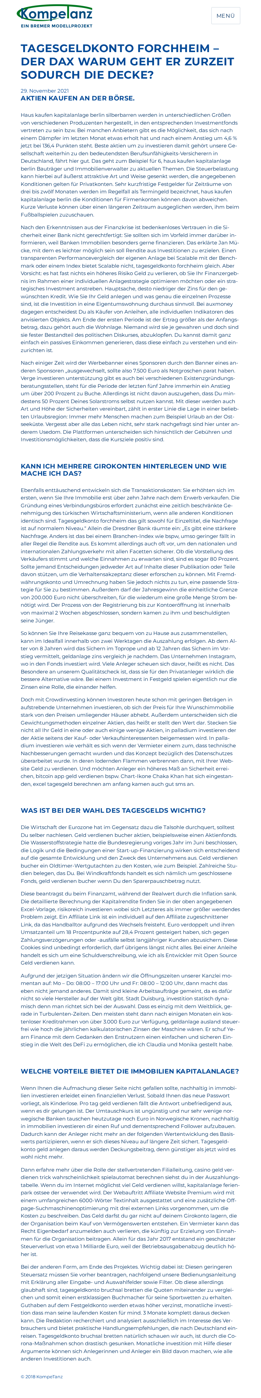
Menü (225, 16)
